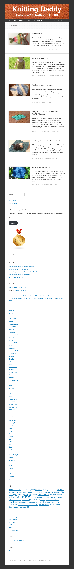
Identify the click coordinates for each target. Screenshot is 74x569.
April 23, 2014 (35, 102)
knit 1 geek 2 (43, 494)
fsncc (19, 494)
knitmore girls (15, 497)
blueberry (28, 490)
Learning (11, 457)
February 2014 (13, 399)
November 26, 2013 (37, 158)
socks (43, 502)
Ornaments (60, 49)
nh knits (16, 500)
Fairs (10, 439)
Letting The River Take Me (16, 277)
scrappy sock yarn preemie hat (25, 502)
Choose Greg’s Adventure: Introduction (19, 275)
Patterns (21, 20)
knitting (25, 497)
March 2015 (12, 364)
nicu (20, 500)
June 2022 (11, 313)
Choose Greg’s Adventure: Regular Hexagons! (21, 266)
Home (10, 20)
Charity (11, 425)
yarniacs (19, 507)
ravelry (12, 502)
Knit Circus (12, 525)
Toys (62, 131)
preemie (42, 500)
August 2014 (12, 383)
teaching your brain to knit (31, 505)
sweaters (21, 505)
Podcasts (11, 463)
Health (10, 447)
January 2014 (12, 402)
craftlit (39, 489)
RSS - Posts (12, 201)
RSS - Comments (13, 203)
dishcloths (28, 492)
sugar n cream (50, 502)
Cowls (10, 428)
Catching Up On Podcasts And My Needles (48, 140)
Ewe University (13, 517)
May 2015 (11, 359)
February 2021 (13, 319)
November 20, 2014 (37, 49)
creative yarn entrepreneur (49, 490)
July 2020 (11, 329)
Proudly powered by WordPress (17, 560)
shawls (36, 502)
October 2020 (12, 321)
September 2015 (13, 351)
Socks (61, 75)
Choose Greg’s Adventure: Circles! (18, 269)
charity (33, 489)
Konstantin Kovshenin (45, 560)
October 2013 (12, 410)
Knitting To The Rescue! (41, 167)
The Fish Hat (37, 33)
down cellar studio (39, 492)
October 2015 (12, 348)
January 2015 (12, 369)
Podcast (28, 20)
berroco (23, 490)
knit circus (59, 495)
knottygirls (52, 497)
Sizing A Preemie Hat (19, 288)
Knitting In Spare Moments (42, 85)
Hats (51, 49)
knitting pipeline (39, 497)
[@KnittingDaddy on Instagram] (64, 20)
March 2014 (12, 396)
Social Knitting (13, 471)
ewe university (53, 491)
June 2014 (11, 388)
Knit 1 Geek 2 (12, 522)
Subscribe (13, 223)
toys (51, 504)
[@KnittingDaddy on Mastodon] (61, 20)
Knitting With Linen (40, 58)
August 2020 (12, 327)
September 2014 (13, 380)
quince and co (49, 500)
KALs (10, 449)
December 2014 (13, 372)
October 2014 (12, 377)
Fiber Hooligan (13, 519)
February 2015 (13, 367)
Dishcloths (46, 49)
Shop (33, 20)
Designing (11, 431)
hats (26, 494)
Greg (10, 288)
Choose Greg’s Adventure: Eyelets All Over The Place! (24, 272)
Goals (10, 441)
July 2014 (11, 386)
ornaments (25, 500)
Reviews (11, 466)
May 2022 (11, 316)
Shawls (11, 468)
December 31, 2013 (37, 131)
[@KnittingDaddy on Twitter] (58, 20)
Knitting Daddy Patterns (15, 455)
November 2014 (13, 375)
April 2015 (11, 361)
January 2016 (12, 345)
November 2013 (13, 407)
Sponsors (39, 20)
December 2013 (13, 404)
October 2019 (12, 332)
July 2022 (11, 310)
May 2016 (11, 337)
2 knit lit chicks (15, 489)
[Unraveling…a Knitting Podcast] (54, 20)
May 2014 (11, 391)
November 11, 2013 (37, 184)
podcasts (34, 499)
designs (21, 492)
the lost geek (44, 504)
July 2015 (11, 356)
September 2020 (13, 324)
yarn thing (27, 507)
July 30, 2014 (35, 75)
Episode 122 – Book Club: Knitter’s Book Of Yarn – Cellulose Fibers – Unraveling (31, 298)
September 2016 (13, 335)
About (15, 20)
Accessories (12, 420)
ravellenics (55, 500)
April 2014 (11, 394)
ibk (30, 494)
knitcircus (53, 494)
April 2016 (11, 340)
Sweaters (11, 476)
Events (11, 436)
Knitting (55, 49)
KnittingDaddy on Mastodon (16, 540)
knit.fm (34, 494)
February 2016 (13, 343)
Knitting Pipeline (13, 530)
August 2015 (12, 353)
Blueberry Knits (44, 75)
